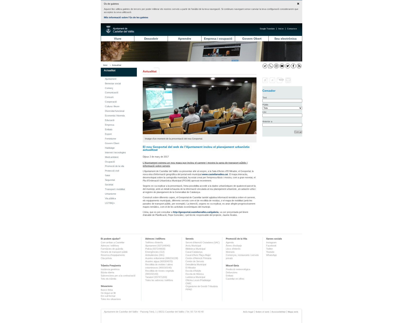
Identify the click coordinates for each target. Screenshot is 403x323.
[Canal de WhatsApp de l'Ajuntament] (270, 66)
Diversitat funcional (114, 111)
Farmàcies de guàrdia (112, 248)
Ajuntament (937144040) (157, 245)
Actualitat (116, 65)
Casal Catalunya (194, 252)
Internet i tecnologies (115, 152)
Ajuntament (110, 79)
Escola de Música (195, 274)
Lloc (264, 112)
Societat (109, 184)
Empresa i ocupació (218, 38)
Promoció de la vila (114, 166)
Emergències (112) (155, 252)
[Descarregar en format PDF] (281, 82)
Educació (109, 120)
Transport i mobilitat (115, 189)
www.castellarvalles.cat (215, 174)
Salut (107, 175)
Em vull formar (108, 296)
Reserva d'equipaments (113, 255)
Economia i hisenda (115, 115)
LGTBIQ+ (110, 203)
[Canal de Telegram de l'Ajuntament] (265, 66)
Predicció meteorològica (238, 269)
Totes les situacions (111, 299)
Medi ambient (111, 157)
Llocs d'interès (233, 248)
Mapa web (293, 312)
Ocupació (110, 161)
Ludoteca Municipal (195, 277)
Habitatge (110, 148)
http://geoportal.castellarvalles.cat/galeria (196, 212)
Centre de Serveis (195, 261)
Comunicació (111, 92)
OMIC (189, 283)
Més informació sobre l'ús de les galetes (126, 17)
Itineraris (230, 252)
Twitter (269, 248)
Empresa (109, 125)
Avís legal (248, 312)
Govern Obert (252, 38)
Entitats (109, 129)
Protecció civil (112, 170)
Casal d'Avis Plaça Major (198, 255)
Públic (265, 104)
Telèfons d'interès (154, 242)
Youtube (270, 252)
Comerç (109, 88)
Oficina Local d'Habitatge (198, 280)
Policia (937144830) (155, 248)
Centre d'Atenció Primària (198, 258)
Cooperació (111, 101)
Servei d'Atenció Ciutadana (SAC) (203, 242)
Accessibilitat (278, 312)
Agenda (230, 242)
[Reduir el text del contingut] (273, 82)
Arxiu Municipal (193, 245)
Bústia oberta (107, 272)
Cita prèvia (106, 258)
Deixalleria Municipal (196, 264)
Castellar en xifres (235, 278)
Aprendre (184, 38)
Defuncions (231, 272)
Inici (280, 29)
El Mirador (191, 267)
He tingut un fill (108, 293)
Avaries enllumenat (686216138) (161, 258)
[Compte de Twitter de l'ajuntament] (287, 66)
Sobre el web (262, 312)
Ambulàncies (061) (154, 255)
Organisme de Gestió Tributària (202, 286)
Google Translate (267, 29)
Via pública (110, 198)
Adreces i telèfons (110, 245)
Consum (109, 97)
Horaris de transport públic (114, 252)
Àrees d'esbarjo (234, 245)
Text (264, 97)
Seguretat (110, 180)
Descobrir (151, 38)
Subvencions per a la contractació (118, 275)
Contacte (291, 29)
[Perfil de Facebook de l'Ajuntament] (293, 66)
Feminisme (110, 138)
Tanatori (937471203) (156, 277)
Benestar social (113, 83)
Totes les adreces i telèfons (159, 280)
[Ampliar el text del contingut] (265, 82)
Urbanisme (110, 194)
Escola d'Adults (193, 271)
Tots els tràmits (108, 278)
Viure (117, 38)
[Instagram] (276, 66)
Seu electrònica (285, 38)
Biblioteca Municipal (195, 248)
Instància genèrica (110, 269)
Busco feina (107, 290)
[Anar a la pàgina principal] (120, 29)
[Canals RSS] (299, 66)
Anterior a (267, 121)
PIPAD (189, 289)
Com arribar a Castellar (112, 242)
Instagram (271, 242)
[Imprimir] (288, 82)
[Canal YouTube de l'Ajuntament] (282, 66)
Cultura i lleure (112, 106)
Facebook (271, 245)
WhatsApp (271, 255)
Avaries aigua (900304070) (159, 261)
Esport (108, 134)
